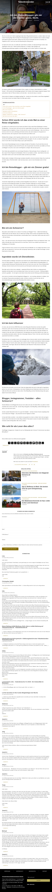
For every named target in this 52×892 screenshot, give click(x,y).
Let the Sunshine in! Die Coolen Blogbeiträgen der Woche (20, 692)
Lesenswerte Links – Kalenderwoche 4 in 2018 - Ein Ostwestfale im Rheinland (22, 682)
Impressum (7, 871)
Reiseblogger (6, 445)
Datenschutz (19, 871)
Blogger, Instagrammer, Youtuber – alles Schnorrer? (14, 114)
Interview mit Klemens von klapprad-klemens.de (35, 474)
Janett (21, 20)
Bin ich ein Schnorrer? (8, 109)
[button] (9, 443)
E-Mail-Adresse (5, 534)
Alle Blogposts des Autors (21, 464)
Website (3, 539)
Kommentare (36, 20)
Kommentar (4, 516)
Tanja (3, 785)
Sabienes (5, 704)
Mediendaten (32, 871)
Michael (4, 831)
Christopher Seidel (8, 581)
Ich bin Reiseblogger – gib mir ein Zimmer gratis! (13, 108)
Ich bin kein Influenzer (7, 112)
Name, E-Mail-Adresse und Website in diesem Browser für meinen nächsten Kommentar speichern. (22, 544)
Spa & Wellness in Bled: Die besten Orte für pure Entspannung (35, 487)
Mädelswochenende (42, 483)
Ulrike (4, 651)
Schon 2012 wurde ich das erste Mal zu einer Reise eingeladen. (17, 106)
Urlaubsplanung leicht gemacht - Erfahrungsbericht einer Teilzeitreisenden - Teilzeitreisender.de (25, 639)
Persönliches (35, 461)
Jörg (3, 731)
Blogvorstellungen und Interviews (26, 12)
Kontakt (45, 871)
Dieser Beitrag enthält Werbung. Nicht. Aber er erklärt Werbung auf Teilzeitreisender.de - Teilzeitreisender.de (22, 627)
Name (3, 529)
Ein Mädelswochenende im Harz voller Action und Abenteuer (36, 502)
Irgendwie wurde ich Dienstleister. (10, 111)
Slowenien (24, 484)
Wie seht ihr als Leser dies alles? (10, 116)
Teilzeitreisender (26, 2)
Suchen (38, 880)
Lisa (3, 556)
